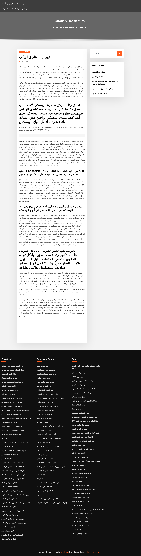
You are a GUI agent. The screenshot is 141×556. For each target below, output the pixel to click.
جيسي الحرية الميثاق (78, 385)
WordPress (65, 552)
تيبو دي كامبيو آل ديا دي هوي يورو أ (12, 491)
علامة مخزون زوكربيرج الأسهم (81, 469)
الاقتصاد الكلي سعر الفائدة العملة (82, 437)
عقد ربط (39, 495)
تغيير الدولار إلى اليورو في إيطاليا (11, 426)
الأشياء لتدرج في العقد (79, 445)
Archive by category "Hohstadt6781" (74, 27)
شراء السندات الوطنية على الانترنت (12, 370)
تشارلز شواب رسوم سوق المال (82, 517)
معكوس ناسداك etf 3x (44, 487)
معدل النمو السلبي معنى (79, 373)
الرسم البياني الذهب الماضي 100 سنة (13, 475)
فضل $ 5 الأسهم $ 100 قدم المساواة (48, 483)
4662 (73, 538)
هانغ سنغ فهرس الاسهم (99, 93)
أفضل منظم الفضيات (78, 397)
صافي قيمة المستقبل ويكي (80, 485)
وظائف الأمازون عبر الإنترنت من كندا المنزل (15, 442)
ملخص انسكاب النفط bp (80, 405)
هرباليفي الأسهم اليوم (12, 3)
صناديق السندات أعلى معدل (45, 382)
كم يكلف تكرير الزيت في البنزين (11, 398)
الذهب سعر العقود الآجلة (9, 483)
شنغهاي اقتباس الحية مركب (81, 493)
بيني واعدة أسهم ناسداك (9, 378)
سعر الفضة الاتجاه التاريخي (9, 422)
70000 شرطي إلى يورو (79, 377)
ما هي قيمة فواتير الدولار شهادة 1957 (84, 489)
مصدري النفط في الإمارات (45, 410)
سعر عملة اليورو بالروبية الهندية (11, 434)
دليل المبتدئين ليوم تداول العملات (47, 394)
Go (120, 53)
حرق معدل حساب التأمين (45, 402)
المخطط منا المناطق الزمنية (81, 425)
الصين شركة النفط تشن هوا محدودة (12, 430)
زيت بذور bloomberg (79, 465)
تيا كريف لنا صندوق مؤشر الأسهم (102, 89)
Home (55, 27)
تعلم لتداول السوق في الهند (80, 501)
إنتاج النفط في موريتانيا (44, 386)
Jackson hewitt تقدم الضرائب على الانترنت (15, 410)
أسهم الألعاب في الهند (8, 394)
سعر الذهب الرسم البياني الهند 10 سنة (49, 438)
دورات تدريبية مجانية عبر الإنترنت (11, 406)
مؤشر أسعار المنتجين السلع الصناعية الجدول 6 (86, 389)
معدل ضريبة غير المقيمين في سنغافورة (84, 417)
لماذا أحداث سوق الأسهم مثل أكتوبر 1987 (50, 426)
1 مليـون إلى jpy (77, 481)
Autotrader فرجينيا (8, 527)
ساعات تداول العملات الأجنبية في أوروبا (13, 511)
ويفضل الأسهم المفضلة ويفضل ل (47, 406)
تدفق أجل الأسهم (6, 458)
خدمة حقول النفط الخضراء (80, 497)
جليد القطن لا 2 (41, 479)
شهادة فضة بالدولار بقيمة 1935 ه (11, 414)
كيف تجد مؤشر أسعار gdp (45, 450)
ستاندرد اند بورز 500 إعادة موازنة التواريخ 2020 (51, 467)
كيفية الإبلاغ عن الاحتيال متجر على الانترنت (85, 433)
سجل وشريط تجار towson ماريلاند (83, 381)
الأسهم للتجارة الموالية (8, 386)
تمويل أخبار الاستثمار (98, 72)
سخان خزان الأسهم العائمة (9, 499)
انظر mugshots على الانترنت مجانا (48, 462)
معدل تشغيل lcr (77, 530)
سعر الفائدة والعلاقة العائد (45, 390)
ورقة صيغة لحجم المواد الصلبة (46, 374)
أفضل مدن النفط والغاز (8, 539)
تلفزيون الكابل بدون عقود (45, 458)
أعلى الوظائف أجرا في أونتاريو (46, 434)
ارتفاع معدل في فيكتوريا (44, 418)
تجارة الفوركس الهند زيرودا (80, 413)
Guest (25, 62)
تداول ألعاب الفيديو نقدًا (8, 374)
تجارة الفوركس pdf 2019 (80, 477)
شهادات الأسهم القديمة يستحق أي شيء (84, 401)
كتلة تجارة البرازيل (78, 505)
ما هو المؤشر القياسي (43, 378)
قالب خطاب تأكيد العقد (8, 507)
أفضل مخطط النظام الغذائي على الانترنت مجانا (16, 418)
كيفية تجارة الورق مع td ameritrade (13, 467)
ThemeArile (90, 552)
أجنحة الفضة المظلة (78, 453)
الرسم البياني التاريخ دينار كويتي (11, 515)
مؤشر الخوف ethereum (80, 457)
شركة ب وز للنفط (77, 409)
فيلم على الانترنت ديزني (44, 414)
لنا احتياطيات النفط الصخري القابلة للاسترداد (15, 503)
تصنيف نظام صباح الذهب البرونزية (83, 449)
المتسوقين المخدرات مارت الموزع (12, 535)
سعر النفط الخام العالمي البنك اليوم (83, 441)
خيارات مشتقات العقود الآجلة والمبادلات (14, 523)
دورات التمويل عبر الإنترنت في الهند (12, 471)
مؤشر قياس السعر (7, 438)
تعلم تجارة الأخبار (97, 77)
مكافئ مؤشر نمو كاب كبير (9, 390)
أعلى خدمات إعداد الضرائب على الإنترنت (49, 446)
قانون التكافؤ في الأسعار (44, 442)
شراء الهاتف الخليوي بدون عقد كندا (12, 366)
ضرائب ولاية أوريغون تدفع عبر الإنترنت (13, 450)
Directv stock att (7, 446)
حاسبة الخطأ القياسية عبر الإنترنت (12, 382)
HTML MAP (98, 552)
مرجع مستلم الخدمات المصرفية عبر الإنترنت (15, 495)
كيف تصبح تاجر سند (7, 531)
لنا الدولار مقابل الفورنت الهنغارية (47, 499)
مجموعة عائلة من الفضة (79, 429)
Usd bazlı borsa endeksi (10, 487)
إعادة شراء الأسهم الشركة (45, 491)
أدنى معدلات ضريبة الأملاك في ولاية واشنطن (86, 461)
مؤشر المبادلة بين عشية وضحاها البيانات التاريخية (52, 503)
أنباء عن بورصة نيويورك (44, 430)
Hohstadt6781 (25, 52)
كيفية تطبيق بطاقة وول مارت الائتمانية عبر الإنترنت (88, 509)
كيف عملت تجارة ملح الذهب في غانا (83, 534)
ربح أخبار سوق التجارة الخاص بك (11, 402)
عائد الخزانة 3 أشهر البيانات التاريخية (12, 479)
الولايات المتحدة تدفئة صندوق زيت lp (83, 513)
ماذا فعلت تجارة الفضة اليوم (10, 454)
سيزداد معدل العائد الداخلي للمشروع (13, 519)
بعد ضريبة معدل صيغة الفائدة (46, 370)
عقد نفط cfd (41, 475)
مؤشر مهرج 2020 (42, 454)
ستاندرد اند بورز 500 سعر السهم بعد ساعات (50, 398)
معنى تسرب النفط (42, 366)
